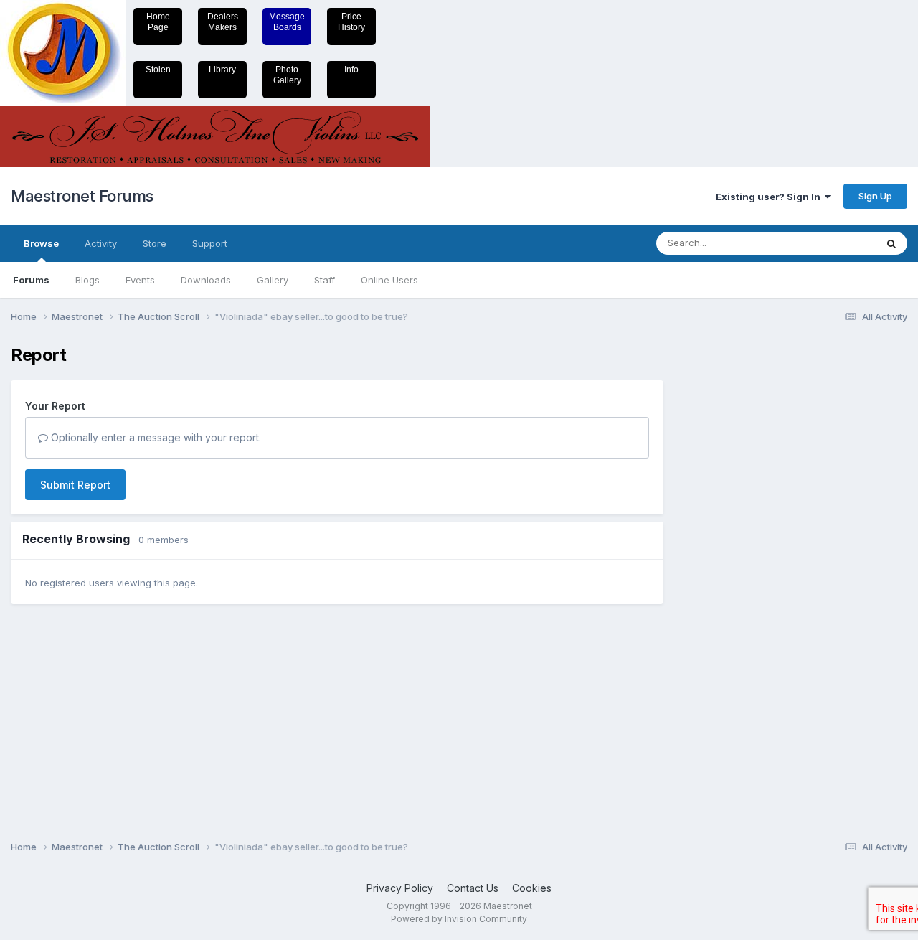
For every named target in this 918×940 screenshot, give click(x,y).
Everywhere (831, 243)
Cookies (532, 888)
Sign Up (875, 196)
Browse (41, 243)
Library (222, 70)
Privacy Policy (399, 888)
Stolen (158, 70)
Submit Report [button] (75, 485)
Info (351, 70)
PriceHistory (351, 21)
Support (209, 243)
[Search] (891, 243)
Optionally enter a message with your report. (154, 437)
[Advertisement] (735, 560)
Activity (101, 243)
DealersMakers (222, 21)
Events (140, 280)
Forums (31, 280)
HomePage (158, 21)
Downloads (206, 280)
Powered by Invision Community (459, 918)
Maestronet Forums (82, 196)
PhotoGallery (287, 75)
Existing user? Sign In (770, 196)
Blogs (87, 280)
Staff (324, 280)
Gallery (272, 280)
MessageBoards (287, 21)
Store (154, 243)
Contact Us (472, 888)
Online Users (389, 280)
